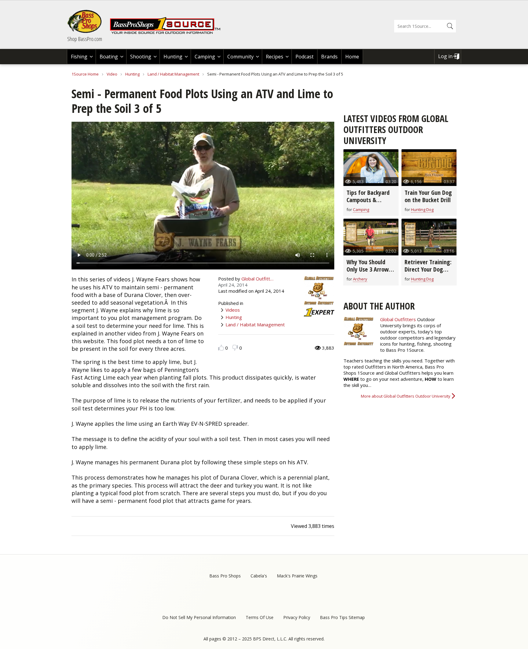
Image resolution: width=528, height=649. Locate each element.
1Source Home (85, 74)
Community (240, 56)
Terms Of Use (259, 617)
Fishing (79, 56)
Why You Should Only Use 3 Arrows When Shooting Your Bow (368, 273)
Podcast (304, 56)
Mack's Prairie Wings (297, 576)
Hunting (172, 56)
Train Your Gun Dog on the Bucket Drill (428, 196)
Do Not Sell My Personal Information (199, 617)
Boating (109, 56)
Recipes (274, 56)
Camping (205, 56)
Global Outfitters (398, 319)
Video (112, 74)
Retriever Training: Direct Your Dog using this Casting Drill (428, 273)
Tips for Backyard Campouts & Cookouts (368, 199)
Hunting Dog (422, 209)
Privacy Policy (296, 617)
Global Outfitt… (257, 279)
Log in (445, 56)
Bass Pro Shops (225, 576)
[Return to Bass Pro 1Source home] (167, 32)
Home (352, 56)
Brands (329, 56)
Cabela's (259, 576)
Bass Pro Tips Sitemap (342, 617)
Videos (233, 310)
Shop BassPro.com (84, 39)
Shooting (140, 56)
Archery (360, 279)
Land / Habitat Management (173, 74)
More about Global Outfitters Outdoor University (405, 396)
